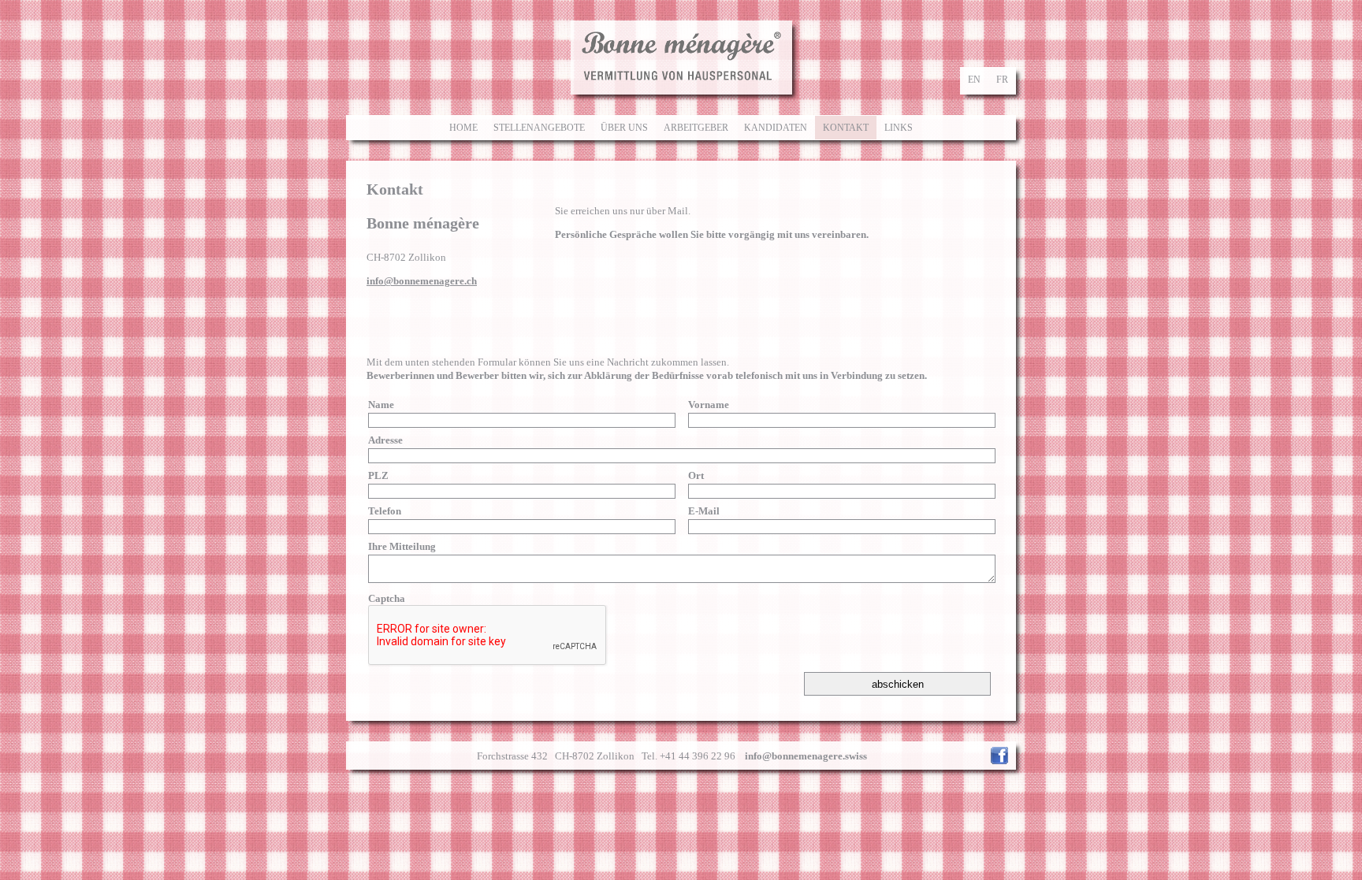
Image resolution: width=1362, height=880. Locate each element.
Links (898, 127)
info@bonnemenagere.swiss (806, 756)
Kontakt (846, 127)
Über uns (624, 127)
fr (1002, 79)
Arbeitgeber (696, 127)
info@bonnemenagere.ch (422, 281)
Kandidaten (775, 127)
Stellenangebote (539, 127)
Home (463, 127)
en (974, 79)
